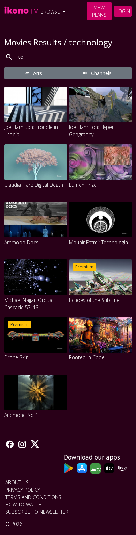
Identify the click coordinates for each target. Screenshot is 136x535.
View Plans (99, 11)
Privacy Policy (22, 489)
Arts (37, 73)
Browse (50, 11)
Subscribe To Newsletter (36, 511)
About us (17, 482)
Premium (84, 267)
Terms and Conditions (33, 497)
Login (123, 11)
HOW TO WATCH (23, 504)
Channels (101, 73)
